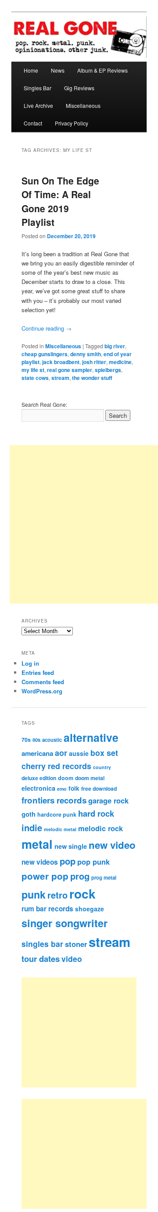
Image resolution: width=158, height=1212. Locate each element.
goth (29, 814)
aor (61, 753)
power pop (45, 875)
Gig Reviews (79, 88)
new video (112, 845)
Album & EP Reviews (102, 70)
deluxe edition (39, 778)
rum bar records (47, 909)
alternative (91, 737)
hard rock (96, 813)
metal (37, 844)
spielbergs (108, 370)
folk (73, 788)
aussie (79, 753)
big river (114, 346)
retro (57, 895)
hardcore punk (56, 814)
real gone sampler (69, 370)
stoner (76, 944)
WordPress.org (42, 691)
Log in (30, 663)
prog (80, 875)
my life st (33, 370)
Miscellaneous (83, 105)
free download (99, 788)
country (102, 767)
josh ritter (94, 362)
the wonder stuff (92, 378)
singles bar (42, 943)
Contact (33, 123)
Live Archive (38, 105)
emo (62, 788)
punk (34, 894)
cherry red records (56, 765)
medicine (120, 362)
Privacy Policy (71, 123)
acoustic (52, 739)
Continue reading (47, 328)
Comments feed (43, 682)
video (71, 958)
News (58, 70)
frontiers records (54, 800)
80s (36, 739)
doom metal (89, 778)
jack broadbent (60, 362)
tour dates (41, 959)
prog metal (103, 877)
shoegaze (89, 908)
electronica (38, 788)
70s (26, 740)
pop (67, 861)
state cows (35, 378)
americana (37, 753)
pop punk (93, 861)
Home (31, 70)
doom (65, 778)
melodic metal (60, 829)
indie (32, 827)
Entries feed (38, 672)
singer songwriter (65, 923)
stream (60, 378)
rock (82, 893)
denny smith (85, 354)
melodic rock (100, 828)
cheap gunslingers (45, 354)
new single (70, 846)
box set (104, 752)
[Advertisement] (88, 1032)
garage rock (108, 800)
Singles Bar (37, 88)
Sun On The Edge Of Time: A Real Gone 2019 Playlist (60, 201)
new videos (40, 862)
